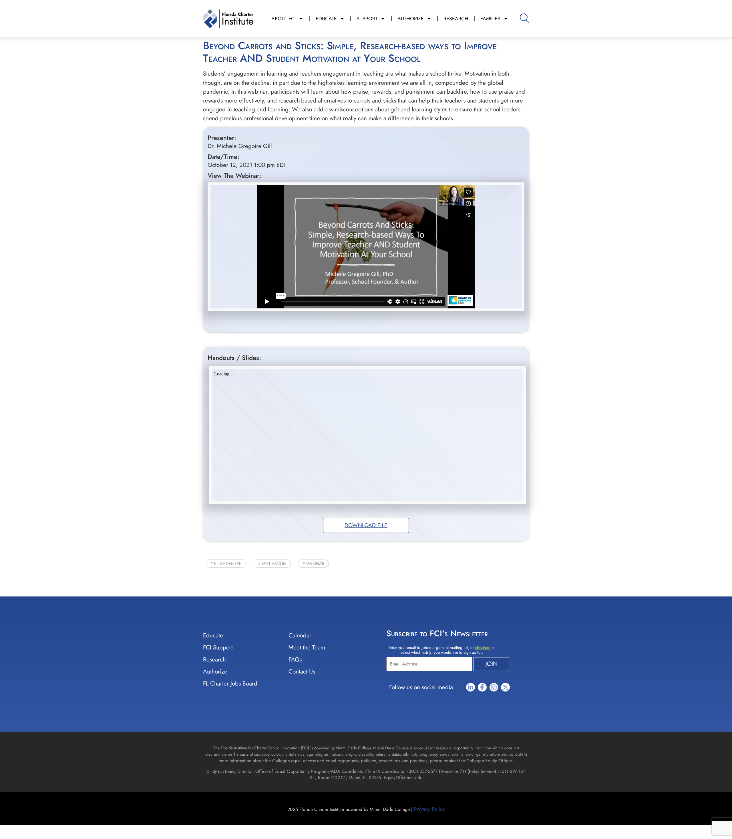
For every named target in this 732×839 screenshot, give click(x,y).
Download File (366, 525)
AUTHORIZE (410, 18)
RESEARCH (455, 18)
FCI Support (218, 647)
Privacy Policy (429, 809)
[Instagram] (494, 687)
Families (490, 18)
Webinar (315, 563)
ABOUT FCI (283, 18)
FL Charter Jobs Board (230, 683)
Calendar (300, 635)
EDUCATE (326, 18)
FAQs (295, 659)
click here (482, 647)
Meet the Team (307, 647)
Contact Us (302, 671)
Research (214, 659)
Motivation (274, 563)
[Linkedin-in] (470, 687)
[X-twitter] (505, 687)
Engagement (228, 563)
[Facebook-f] (482, 687)
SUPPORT (367, 18)
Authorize (215, 671)
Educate (213, 635)
